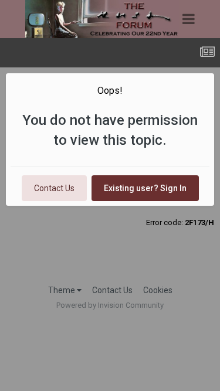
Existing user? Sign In (145, 188)
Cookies (157, 290)
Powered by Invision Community (110, 305)
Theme (62, 290)
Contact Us (54, 188)
